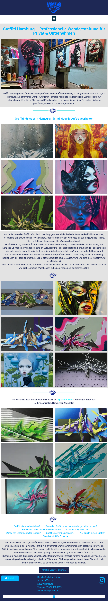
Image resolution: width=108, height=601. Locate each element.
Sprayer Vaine (65, 399)
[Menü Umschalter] (54, 596)
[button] (54, 18)
